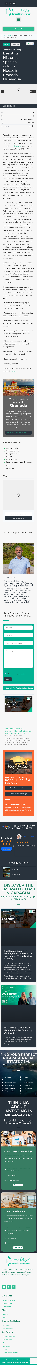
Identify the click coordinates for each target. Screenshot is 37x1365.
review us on (6, 849)
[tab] (18, 869)
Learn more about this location (18, 433)
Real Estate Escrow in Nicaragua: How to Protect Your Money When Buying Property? (18, 731)
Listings (9, 35)
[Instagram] (10, 3)
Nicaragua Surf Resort (13, 804)
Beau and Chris (15, 874)
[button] (18, 19)
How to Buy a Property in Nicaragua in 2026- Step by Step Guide (18, 1030)
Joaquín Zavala (15, 146)
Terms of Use (10, 1360)
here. (14, 371)
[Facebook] (6, 3)
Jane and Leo (15, 869)
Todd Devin (9, 577)
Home (3, 35)
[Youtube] (14, 3)
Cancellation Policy (23, 1360)
